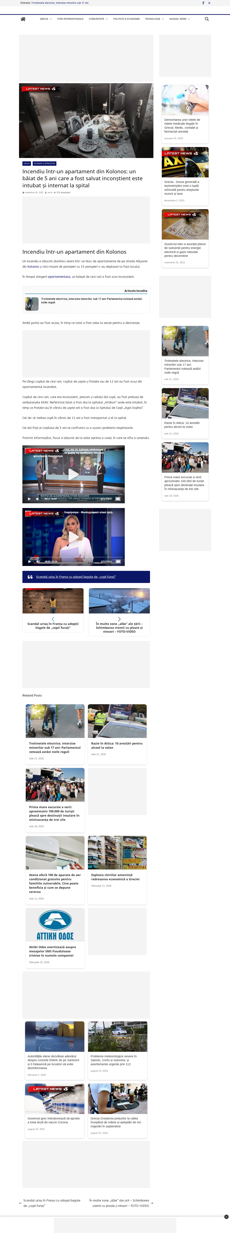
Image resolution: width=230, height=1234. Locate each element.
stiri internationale (70, 18)
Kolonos (33, 266)
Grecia (44, 18)
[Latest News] (23, 19)
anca (49, 192)
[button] (50, 19)
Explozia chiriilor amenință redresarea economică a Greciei (63, 3)
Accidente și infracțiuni (44, 164)
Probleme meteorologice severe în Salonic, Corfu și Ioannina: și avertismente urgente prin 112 (114, 1060)
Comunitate (96, 18)
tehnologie (152, 18)
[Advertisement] (86, 58)
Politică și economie (126, 18)
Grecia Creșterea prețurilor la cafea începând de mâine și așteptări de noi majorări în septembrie (116, 1122)
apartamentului (59, 277)
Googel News (178, 18)
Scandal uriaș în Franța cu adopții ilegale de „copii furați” (76, 577)
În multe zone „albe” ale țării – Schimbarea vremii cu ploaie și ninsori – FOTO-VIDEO (119, 1203)
